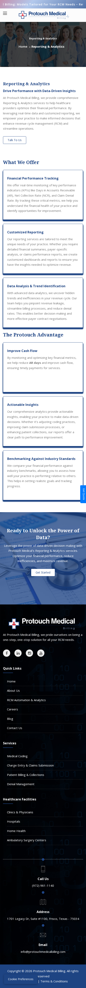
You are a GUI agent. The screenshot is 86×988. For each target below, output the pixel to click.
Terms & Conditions (54, 981)
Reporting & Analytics (26, 83)
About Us (13, 690)
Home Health (16, 831)
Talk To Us (15, 140)
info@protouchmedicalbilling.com (43, 952)
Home (23, 46)
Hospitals (13, 821)
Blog (10, 719)
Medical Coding (17, 756)
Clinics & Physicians (20, 812)
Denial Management (20, 784)
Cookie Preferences (20, 979)
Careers (12, 709)
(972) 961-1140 (43, 885)
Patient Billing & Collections (25, 775)
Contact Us (14, 728)
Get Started (43, 572)
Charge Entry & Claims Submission (30, 765)
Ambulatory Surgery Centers (26, 840)
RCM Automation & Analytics (26, 700)
